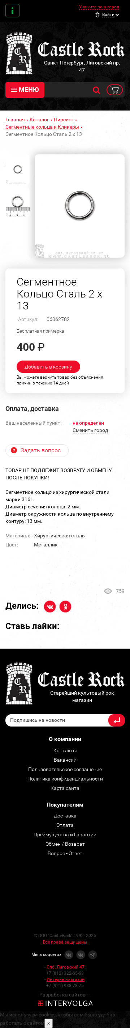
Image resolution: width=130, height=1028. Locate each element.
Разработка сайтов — (65, 995)
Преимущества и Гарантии (65, 834)
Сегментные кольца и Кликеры (42, 127)
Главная (15, 119)
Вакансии (65, 760)
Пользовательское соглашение (65, 769)
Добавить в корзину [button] (48, 367)
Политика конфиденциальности (65, 779)
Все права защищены (65, 942)
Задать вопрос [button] (41, 450)
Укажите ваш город (99, 6)
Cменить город (90, 430)
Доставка (65, 816)
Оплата (65, 825)
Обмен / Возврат (65, 844)
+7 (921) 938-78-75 (65, 985)
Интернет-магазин (65, 979)
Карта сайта (65, 788)
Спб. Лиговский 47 (65, 967)
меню (29, 89)
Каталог (39, 119)
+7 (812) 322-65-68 (65, 973)
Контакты (12, 10)
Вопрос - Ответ (65, 853)
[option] (80, 206)
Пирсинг (64, 119)
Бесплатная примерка (40, 331)
